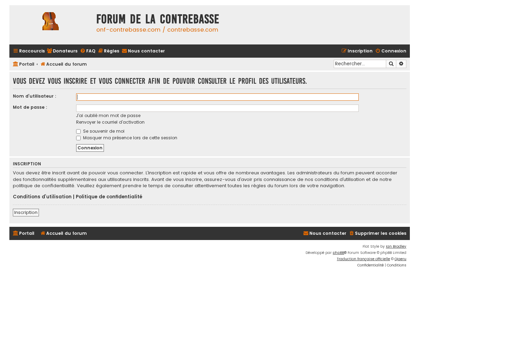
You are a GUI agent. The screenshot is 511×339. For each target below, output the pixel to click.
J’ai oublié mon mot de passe (108, 115)
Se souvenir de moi (103, 131)
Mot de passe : (30, 107)
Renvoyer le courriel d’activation (110, 122)
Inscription (26, 212)
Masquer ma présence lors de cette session (129, 138)
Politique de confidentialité (109, 197)
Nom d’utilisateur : (34, 96)
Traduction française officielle (363, 259)
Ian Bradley (396, 246)
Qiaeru (400, 259)
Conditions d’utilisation (42, 197)
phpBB (338, 252)
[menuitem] (62, 51)
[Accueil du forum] (51, 25)
